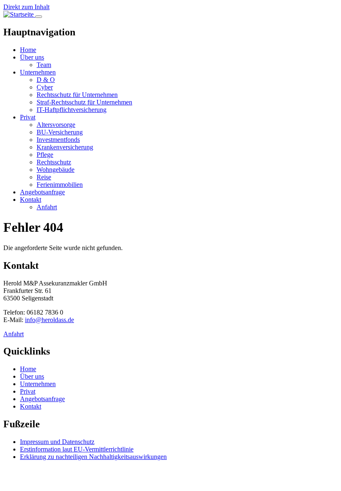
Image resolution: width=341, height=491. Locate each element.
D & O (46, 79)
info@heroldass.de (49, 319)
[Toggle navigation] (38, 16)
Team (44, 64)
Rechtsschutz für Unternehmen (77, 94)
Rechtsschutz (54, 162)
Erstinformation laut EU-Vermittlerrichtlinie (76, 449)
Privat (27, 117)
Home (28, 49)
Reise (44, 177)
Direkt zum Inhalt (26, 6)
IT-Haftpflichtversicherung (71, 109)
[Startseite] (19, 14)
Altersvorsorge (56, 124)
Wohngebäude (55, 169)
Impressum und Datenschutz (57, 441)
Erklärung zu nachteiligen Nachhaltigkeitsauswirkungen (93, 456)
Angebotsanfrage (42, 192)
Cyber (45, 87)
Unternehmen (38, 72)
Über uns (32, 57)
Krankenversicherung (65, 147)
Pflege (45, 154)
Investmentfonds (58, 139)
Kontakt (30, 199)
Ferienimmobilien (60, 184)
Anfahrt (47, 207)
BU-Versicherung (60, 132)
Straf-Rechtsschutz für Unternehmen (84, 102)
